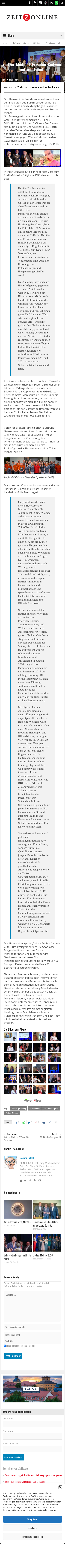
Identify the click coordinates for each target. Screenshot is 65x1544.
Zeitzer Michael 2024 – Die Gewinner (16, 1137)
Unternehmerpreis (51, 1108)
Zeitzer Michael (12, 1113)
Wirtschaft (19, 79)
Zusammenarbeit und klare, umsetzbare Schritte (45, 1223)
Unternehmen (35, 1108)
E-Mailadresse (10, 1443)
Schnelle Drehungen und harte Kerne (17, 1257)
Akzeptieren (32, 1519)
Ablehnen (32, 1528)
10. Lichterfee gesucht (50, 1135)
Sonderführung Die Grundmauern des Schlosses (24, 1481)
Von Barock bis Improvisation (40, 43)
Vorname (8, 1418)
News (11, 79)
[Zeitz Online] (33, 17)
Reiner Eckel (27, 1158)
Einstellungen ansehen (32, 1536)
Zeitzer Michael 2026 (43, 1255)
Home (4, 79)
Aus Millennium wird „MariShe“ (17, 1222)
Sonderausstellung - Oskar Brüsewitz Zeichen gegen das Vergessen (33, 1475)
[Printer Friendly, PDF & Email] (32, 1101)
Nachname (8, 1430)
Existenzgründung (19, 1108)
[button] (60, 1487)
